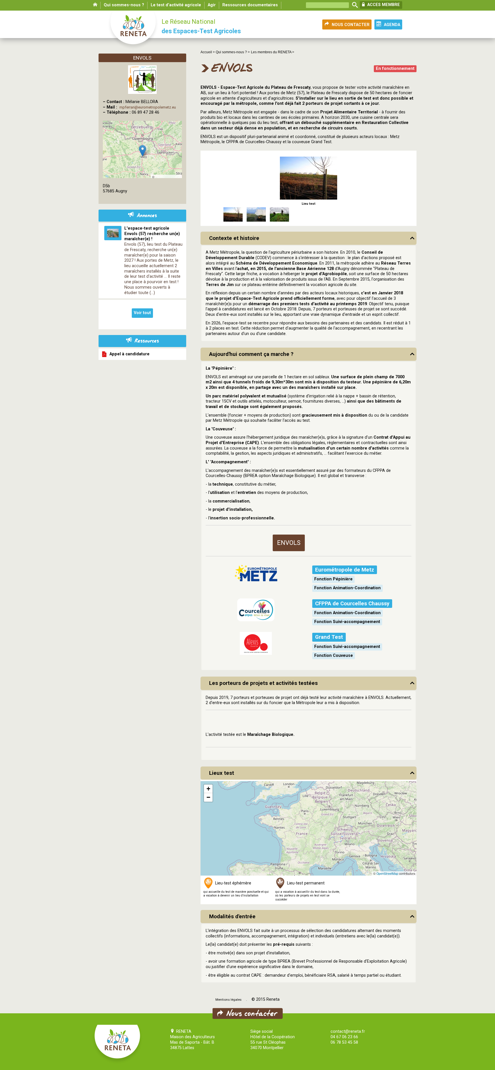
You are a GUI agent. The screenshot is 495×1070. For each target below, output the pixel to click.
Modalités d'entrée (232, 916)
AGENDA (392, 24)
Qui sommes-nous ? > (233, 52)
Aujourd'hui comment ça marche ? (251, 354)
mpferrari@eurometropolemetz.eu (147, 107)
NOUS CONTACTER (351, 24)
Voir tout (142, 312)
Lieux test (221, 773)
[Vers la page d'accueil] (133, 30)
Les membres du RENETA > (272, 52)
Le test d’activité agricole (176, 5)
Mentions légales (228, 1000)
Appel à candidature (128, 354)
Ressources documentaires (250, 5)
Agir (212, 5)
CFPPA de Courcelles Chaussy (352, 603)
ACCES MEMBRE (383, 4)
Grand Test (329, 637)
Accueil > (208, 52)
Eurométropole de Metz (344, 570)
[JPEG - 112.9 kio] (308, 178)
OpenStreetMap (387, 873)
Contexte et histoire (234, 238)
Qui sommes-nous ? (124, 5)
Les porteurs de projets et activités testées (263, 683)
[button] (208, 789)
